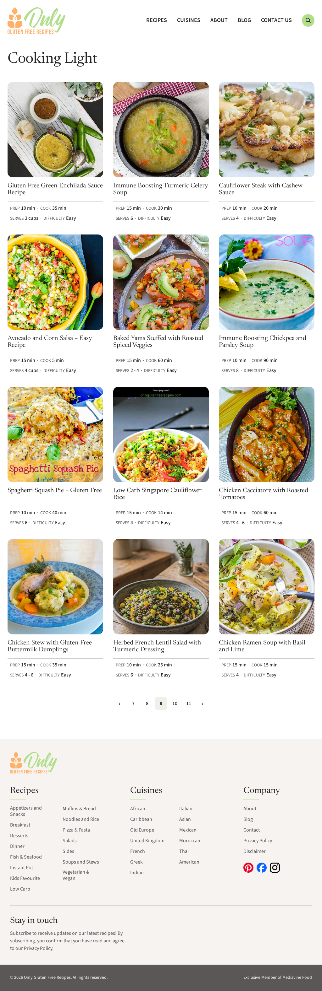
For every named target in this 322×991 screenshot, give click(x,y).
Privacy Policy (257, 841)
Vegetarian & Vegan (76, 875)
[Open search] (308, 20)
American (189, 862)
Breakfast (20, 825)
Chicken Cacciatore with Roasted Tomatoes (263, 494)
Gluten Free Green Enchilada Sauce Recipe (55, 189)
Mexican (188, 830)
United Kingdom (147, 841)
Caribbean (141, 819)
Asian (185, 819)
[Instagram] (275, 868)
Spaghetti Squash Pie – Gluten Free (55, 490)
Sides (68, 851)
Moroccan (189, 841)
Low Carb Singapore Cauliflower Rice (157, 494)
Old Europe (142, 830)
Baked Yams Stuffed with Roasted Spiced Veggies (158, 341)
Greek (136, 862)
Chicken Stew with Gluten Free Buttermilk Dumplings (50, 646)
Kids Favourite (25, 878)
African (137, 808)
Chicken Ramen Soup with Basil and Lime (262, 646)
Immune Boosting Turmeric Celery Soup (160, 189)
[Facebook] (262, 868)
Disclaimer (254, 851)
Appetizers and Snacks (26, 811)
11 (188, 703)
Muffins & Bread (79, 808)
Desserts (19, 835)
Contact (251, 830)
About (219, 20)
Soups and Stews (81, 862)
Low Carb (20, 889)
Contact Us (276, 20)
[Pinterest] (248, 868)
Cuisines (188, 20)
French (137, 851)
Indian (137, 873)
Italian (185, 808)
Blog (244, 20)
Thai (184, 851)
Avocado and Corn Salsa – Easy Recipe (50, 341)
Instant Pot (21, 867)
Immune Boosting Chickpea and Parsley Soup (262, 341)
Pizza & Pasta (76, 830)
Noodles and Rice (81, 819)
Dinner (17, 846)
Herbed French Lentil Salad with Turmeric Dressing (157, 646)
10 (174, 703)
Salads (70, 841)
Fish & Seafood (26, 857)
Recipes (156, 20)
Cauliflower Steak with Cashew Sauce (261, 189)
